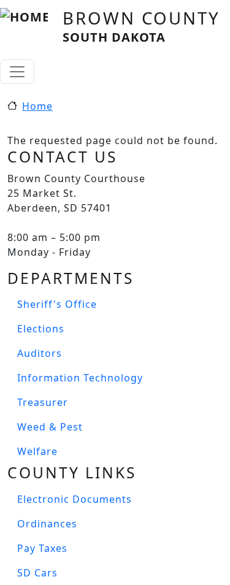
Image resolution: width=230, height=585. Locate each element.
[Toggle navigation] (17, 71)
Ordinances (47, 523)
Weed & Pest (50, 427)
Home (37, 106)
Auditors (39, 353)
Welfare (37, 451)
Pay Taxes (42, 548)
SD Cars (37, 572)
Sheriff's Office (57, 304)
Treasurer (42, 402)
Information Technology (80, 377)
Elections (40, 328)
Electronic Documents (74, 499)
